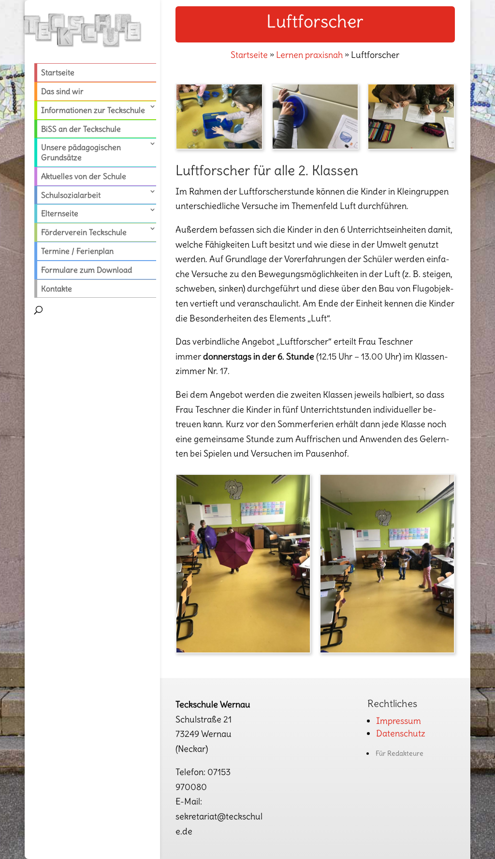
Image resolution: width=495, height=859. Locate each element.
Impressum (398, 720)
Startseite (57, 72)
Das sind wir (62, 91)
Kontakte (56, 288)
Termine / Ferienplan (77, 251)
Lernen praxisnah (309, 54)
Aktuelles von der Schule (83, 176)
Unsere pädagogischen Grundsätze (81, 152)
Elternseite (59, 213)
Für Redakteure (399, 753)
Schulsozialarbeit (71, 195)
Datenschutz (400, 733)
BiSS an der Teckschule (81, 129)
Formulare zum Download (86, 270)
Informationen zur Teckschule (93, 110)
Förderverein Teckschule (84, 232)
